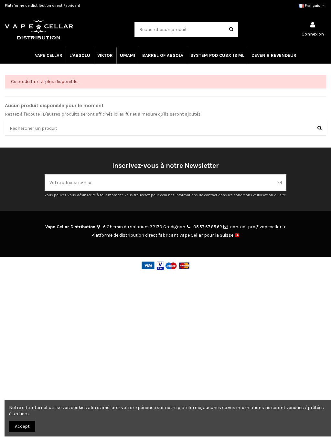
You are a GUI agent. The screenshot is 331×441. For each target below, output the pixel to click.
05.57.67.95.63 (207, 227)
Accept (22, 426)
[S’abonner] (279, 182)
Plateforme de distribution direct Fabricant (42, 5)
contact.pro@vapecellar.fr (258, 227)
